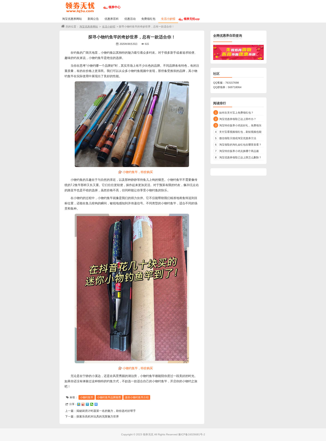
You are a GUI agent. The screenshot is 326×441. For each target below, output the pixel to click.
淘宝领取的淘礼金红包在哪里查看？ (240, 144)
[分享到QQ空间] (78, 404)
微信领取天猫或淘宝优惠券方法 (237, 138)
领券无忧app (192, 18)
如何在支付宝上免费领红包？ (236, 112)
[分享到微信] (91, 404)
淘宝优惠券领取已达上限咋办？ (237, 119)
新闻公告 (93, 18)
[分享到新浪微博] (83, 404)
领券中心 (114, 7)
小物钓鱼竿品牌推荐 (109, 397)
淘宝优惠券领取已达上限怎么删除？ (240, 157)
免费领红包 (148, 18)
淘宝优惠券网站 (72, 18)
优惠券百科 (112, 18)
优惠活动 (130, 18)
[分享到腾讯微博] (87, 404)
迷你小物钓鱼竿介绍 (137, 397)
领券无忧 (148, 434)
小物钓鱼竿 (86, 397)
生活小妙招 (168, 18)
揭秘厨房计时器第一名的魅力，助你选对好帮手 (106, 410)
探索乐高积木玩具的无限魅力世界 (97, 416)
